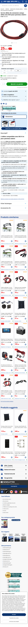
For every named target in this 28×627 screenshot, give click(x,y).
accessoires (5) (6, 208)
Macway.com (5, 566)
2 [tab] (14, 43)
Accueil (2, 9)
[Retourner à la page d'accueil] (12, 1)
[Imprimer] (4, 103)
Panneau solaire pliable (5, 321)
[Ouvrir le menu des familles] (1, 1)
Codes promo (6, 508)
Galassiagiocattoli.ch (7, 553)
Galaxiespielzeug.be (7, 563)
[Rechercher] (25, 5)
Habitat (7, 9)
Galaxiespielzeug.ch (7, 551)
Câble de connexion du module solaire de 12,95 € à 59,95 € (12, 199)
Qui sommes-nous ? (7, 499)
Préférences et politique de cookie (10, 506)
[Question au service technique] (6, 103)
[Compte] (23, 2)
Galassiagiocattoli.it (7, 557)
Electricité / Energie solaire (16, 9)
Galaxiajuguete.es (6, 555)
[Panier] (26, 2)
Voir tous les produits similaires (7, 401)
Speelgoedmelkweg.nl (7, 559)
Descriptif (4, 133)
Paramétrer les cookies (14, 618)
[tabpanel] (14, 29)
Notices (4, 510)
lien (20, 602)
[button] (8, 77)
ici (24, 610)
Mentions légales (6, 505)
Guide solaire (5, 512)
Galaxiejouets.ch (6, 549)
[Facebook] (2, 103)
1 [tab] (12, 43)
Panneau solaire (18, 321)
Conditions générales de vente (9, 503)
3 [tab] (16, 43)
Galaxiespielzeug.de (7, 547)
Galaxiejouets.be (6, 561)
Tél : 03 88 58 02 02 (8, 466)
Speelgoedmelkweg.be (7, 564)
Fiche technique (6, 203)
